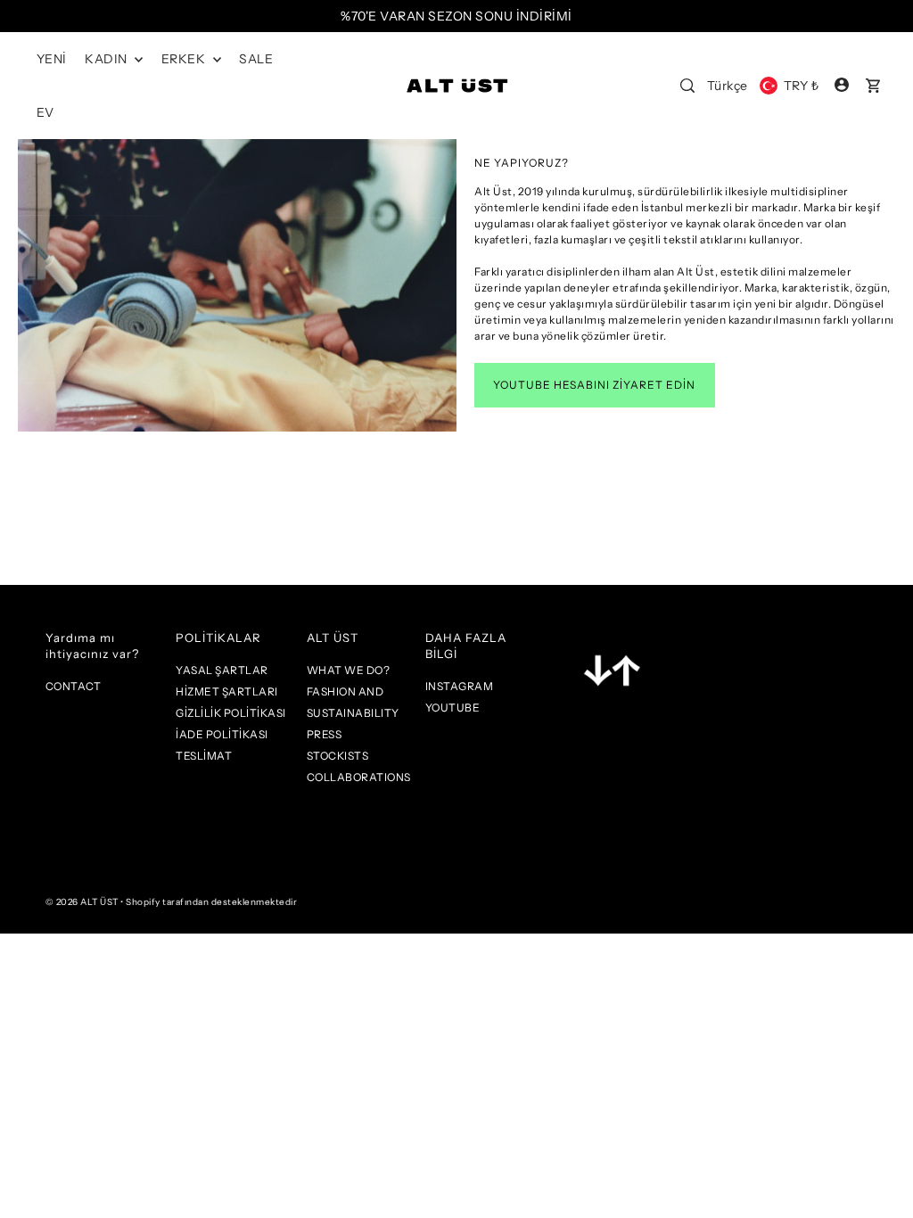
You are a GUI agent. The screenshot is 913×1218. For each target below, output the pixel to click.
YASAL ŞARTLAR (222, 670)
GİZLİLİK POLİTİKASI (231, 713)
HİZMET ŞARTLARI (227, 691)
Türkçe (727, 86)
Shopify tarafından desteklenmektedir (211, 902)
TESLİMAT (204, 755)
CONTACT (73, 686)
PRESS (324, 734)
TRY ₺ (801, 86)
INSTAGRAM (459, 686)
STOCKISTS (338, 755)
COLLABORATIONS (359, 777)
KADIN (107, 59)
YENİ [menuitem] (52, 59)
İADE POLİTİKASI (222, 734)
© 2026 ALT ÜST (82, 902)
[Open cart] (873, 85)
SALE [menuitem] (256, 59)
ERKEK (185, 59)
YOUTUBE (453, 707)
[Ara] (687, 85)
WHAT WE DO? (349, 670)
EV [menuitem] (45, 112)
